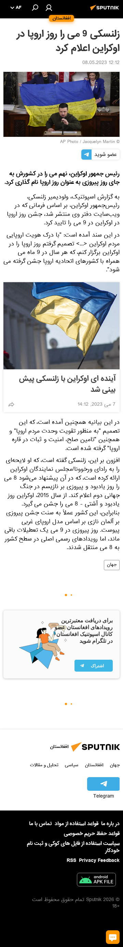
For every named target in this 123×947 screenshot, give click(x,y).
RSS (71, 860)
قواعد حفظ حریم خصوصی (92, 833)
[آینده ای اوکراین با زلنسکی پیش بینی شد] (61, 325)
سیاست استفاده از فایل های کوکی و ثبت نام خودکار (73, 847)
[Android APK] (96, 881)
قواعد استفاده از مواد (76, 824)
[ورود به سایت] (49, 7)
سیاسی (71, 765)
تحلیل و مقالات (44, 765)
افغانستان (94, 765)
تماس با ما (40, 824)
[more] (11, 404)
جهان (112, 565)
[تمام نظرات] (113, 937)
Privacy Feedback (99, 860)
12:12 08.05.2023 (101, 63)
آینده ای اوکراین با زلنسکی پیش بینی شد (67, 384)
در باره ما (110, 824)
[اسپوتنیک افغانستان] (105, 11)
